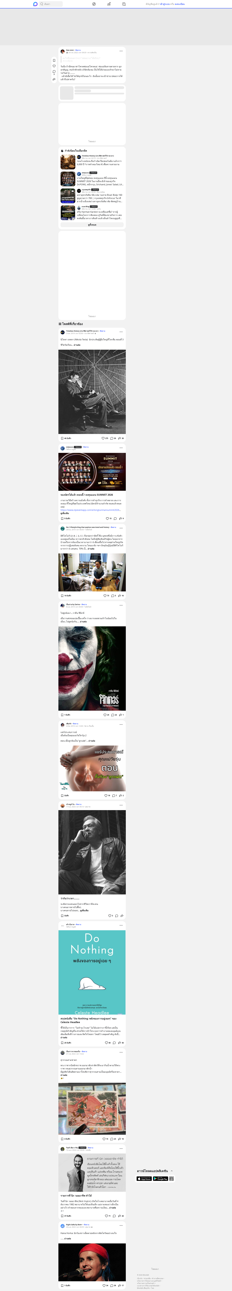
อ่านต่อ (77, 344)
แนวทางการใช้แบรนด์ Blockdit (148, 1286)
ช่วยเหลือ (147, 1278)
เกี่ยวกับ (139, 1278)
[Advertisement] (116, 27)
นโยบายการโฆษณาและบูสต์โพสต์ (149, 1281)
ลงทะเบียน (180, 4)
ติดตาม (78, 50)
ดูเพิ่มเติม (65, 513)
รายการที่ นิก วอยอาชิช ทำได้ (76, 1195)
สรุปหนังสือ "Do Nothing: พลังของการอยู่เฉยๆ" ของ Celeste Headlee (88, 1020)
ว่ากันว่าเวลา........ (70, 898)
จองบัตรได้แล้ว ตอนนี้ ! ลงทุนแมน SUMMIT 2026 (87, 494)
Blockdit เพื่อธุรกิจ (143, 1288)
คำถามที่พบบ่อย (157, 1278)
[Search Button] (42, 4)
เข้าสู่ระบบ (165, 4)
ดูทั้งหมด (92, 224)
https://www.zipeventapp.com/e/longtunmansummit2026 (90, 510)
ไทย (152, 1288)
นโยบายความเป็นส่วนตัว (146, 1283)
